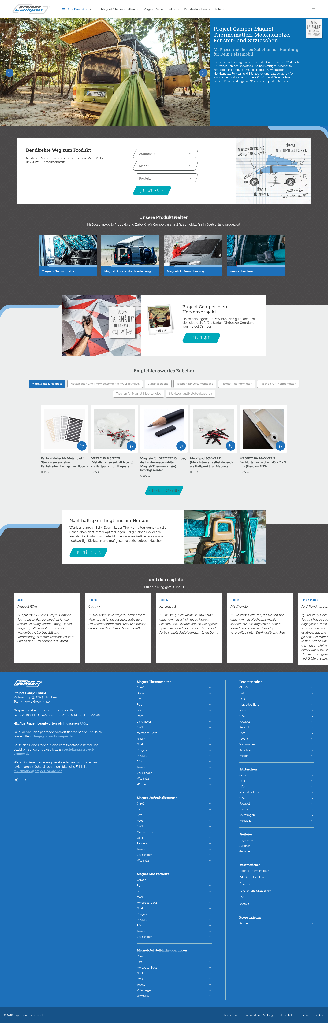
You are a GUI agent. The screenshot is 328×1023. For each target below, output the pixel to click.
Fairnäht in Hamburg (252, 877)
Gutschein (245, 851)
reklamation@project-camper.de (38, 771)
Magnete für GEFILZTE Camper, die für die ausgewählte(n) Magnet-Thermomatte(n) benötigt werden (163, 464)
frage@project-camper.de (53, 736)
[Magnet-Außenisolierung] (193, 263)
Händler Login (232, 1015)
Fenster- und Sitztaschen (255, 890)
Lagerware (246, 840)
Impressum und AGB (311, 1015)
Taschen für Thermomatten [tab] (278, 383)
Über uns (245, 884)
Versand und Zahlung (259, 1015)
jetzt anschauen (152, 190)
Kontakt (244, 904)
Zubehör (244, 845)
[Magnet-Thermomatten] (68, 263)
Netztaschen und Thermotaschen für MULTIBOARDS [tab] (105, 383)
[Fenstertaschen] (256, 263)
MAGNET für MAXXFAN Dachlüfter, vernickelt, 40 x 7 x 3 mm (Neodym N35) (263, 462)
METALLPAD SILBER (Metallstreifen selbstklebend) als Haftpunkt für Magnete (112, 462)
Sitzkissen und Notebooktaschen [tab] (190, 393)
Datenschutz (285, 1015)
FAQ (241, 897)
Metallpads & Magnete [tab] (47, 383)
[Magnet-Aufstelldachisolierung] (130, 263)
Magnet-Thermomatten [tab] (236, 383)
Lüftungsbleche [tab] (158, 383)
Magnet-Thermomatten (254, 870)
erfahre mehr (201, 338)
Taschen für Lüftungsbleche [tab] (195, 383)
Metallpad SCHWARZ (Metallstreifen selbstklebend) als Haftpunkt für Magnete (211, 462)
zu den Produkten (88, 552)
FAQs (83, 723)
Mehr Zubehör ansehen (164, 490)
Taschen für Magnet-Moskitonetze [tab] (138, 393)
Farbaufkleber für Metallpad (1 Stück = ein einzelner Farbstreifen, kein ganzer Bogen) (64, 462)
